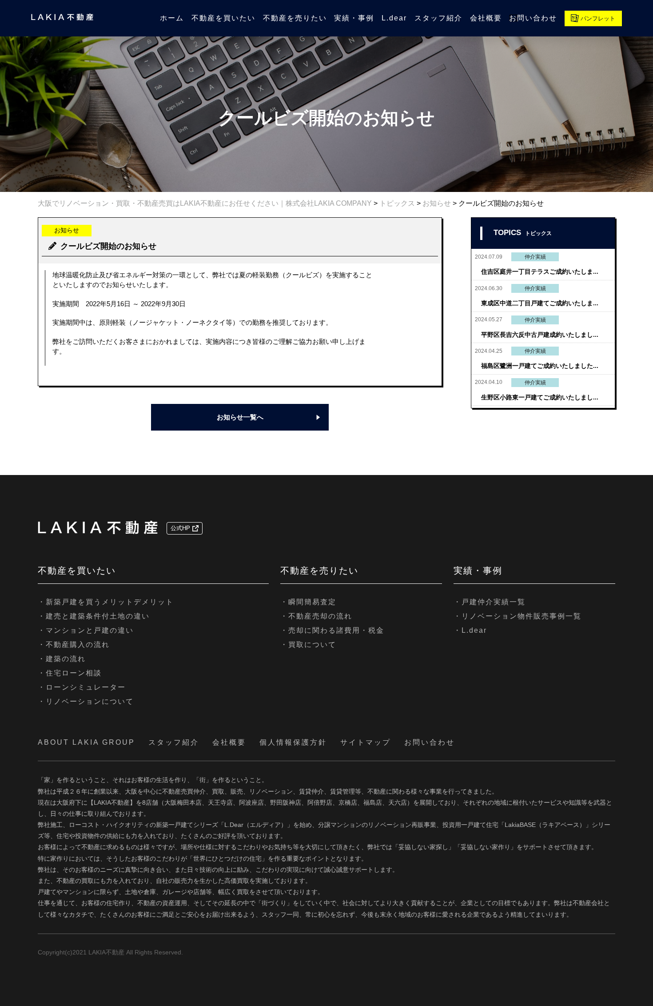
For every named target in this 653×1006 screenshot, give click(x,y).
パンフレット (598, 18)
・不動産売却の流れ (316, 616)
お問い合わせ (533, 18)
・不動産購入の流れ (74, 644)
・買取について (308, 644)
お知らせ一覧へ (240, 417)
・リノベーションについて (86, 701)
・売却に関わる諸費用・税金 (332, 630)
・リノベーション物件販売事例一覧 (517, 616)
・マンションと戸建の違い (86, 630)
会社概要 (486, 18)
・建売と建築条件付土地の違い (94, 616)
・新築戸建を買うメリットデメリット (106, 602)
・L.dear (470, 630)
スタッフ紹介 (438, 18)
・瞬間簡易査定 (308, 602)
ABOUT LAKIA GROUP (86, 742)
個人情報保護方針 (293, 742)
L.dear (394, 18)
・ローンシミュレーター (82, 687)
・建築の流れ (62, 659)
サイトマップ (365, 742)
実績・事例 (354, 18)
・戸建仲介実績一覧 (490, 602)
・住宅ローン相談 (70, 673)
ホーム (172, 18)
